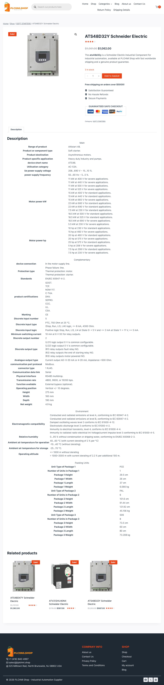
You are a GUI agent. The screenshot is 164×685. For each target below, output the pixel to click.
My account (128, 665)
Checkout (127, 656)
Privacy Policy (89, 661)
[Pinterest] (155, 680)
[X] (150, 680)
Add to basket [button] (24, 616)
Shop (93, 4)
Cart (124, 661)
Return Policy (104, 10)
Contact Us (139, 4)
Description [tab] (16, 129)
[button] (75, 34)
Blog (117, 4)
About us (126, 4)
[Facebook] (146, 680)
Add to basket (112, 76)
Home (85, 4)
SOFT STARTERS (99, 121)
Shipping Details (121, 10)
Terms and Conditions (93, 665)
